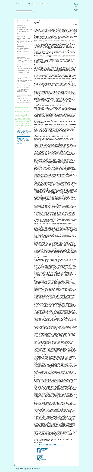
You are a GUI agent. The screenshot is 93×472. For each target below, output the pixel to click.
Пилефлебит (40, 457)
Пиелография (40, 463)
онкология (24, 118)
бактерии (21, 108)
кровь (28, 115)
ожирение (19, 118)
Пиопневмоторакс (41, 450)
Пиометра (39, 452)
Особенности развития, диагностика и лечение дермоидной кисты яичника (23, 133)
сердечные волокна (18, 121)
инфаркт (20, 113)
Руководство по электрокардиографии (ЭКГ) (23, 57)
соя (23, 125)
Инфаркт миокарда (21, 27)
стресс (27, 125)
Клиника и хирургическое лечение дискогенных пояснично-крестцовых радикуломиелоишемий (23, 91)
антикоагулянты (23, 106)
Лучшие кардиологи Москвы (24, 20)
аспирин (26, 107)
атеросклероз (17, 108)
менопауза (29, 116)
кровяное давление (18, 116)
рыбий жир (28, 119)
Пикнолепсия (40, 458)
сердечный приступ (23, 122)
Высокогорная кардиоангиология (24, 68)
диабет (17, 111)
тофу (30, 125)
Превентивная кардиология (23, 70)
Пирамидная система (42, 449)
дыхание (21, 111)
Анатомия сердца (21, 22)
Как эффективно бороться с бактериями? (46, 444)
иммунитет (27, 111)
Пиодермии (39, 453)
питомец (16, 119)
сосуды (21, 125)
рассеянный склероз (21, 119)
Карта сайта (30, 468)
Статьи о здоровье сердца (23, 100)
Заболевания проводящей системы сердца (23, 49)
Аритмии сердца (21, 25)
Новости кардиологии (22, 98)
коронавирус (21, 115)
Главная (35, 20)
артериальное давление (19, 107)
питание (28, 118)
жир (24, 111)
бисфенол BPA (26, 108)
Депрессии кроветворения (23, 87)
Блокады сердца (21, 36)
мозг (15, 118)
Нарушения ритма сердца (23, 31)
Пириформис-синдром (42, 446)
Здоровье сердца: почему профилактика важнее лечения (24, 131)
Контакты (38, 468)
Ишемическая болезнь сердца (24, 29)
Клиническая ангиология (23, 51)
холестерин (18, 128)
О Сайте (34, 468)
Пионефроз (39, 451)
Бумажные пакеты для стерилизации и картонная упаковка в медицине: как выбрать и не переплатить (23, 140)
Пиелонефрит (40, 462)
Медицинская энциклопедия (24, 102)
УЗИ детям (19, 143)
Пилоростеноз (40, 455)
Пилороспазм (40, 456)
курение (24, 116)
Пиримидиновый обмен (42, 448)
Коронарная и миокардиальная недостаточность (24, 81)
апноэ (28, 106)
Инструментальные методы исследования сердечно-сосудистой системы (23, 73)
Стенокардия (20, 33)
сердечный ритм (22, 124)
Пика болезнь (40, 460)
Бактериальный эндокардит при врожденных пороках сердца (24, 84)
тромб (25, 126)
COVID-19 (17, 106)
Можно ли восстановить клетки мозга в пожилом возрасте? (50, 445)
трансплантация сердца (19, 126)
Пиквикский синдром (41, 459)
